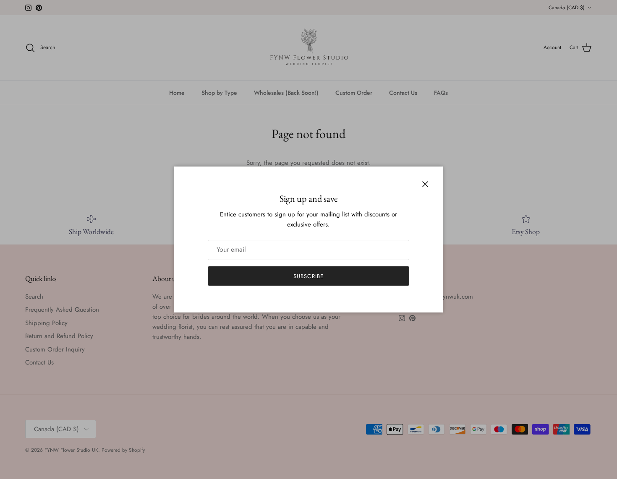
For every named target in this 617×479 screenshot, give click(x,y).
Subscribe (308, 276)
